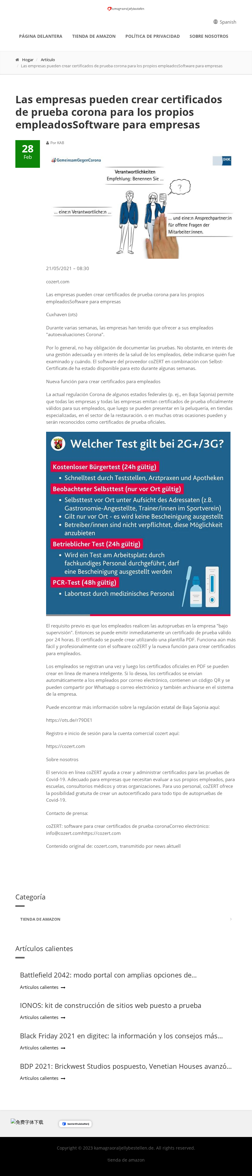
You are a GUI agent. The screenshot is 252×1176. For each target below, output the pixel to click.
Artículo (48, 59)
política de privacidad (152, 36)
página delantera (40, 36)
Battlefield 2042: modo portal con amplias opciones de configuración (105, 978)
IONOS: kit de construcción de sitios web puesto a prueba (110, 1005)
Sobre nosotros (209, 36)
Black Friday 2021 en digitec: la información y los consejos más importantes (119, 1039)
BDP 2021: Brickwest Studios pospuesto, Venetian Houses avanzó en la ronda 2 (123, 1070)
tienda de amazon (94, 36)
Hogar (27, 59)
